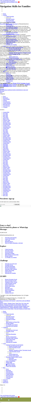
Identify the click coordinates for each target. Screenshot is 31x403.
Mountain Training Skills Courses (14, 59)
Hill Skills (11, 60)
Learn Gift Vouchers (11, 68)
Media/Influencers (4, 307)
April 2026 (5, 117)
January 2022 (6, 184)
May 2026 (5, 116)
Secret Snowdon (10, 20)
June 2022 (5, 178)
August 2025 (6, 128)
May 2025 (5, 131)
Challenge (5, 30)
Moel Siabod (9, 24)
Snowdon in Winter (10, 21)
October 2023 (6, 156)
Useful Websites (10, 78)
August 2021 (6, 191)
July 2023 (5, 160)
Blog (4, 71)
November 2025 (7, 124)
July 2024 (5, 144)
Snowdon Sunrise (10, 18)
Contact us (5, 85)
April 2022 (5, 180)
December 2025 (7, 123)
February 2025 (6, 135)
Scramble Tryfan (10, 34)
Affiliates (25, 307)
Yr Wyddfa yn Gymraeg (12, 27)
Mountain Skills (13, 62)
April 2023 (5, 164)
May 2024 (5, 147)
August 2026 (6, 112)
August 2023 (6, 159)
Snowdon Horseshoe (11, 36)
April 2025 (5, 132)
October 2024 (6, 140)
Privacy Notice (3, 303)
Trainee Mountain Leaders (16, 307)
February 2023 (6, 167)
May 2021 (5, 195)
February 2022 (6, 183)
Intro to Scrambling (10, 63)
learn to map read (24, 89)
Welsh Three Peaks (10, 42)
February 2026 (6, 120)
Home (4, 13)
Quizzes (5, 100)
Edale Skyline (9, 43)
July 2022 (5, 176)
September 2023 (7, 157)
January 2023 (6, 168)
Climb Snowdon (10, 16)
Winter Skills (9, 64)
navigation (2, 89)
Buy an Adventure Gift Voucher (7, 300)
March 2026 (6, 119)
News (7, 72)
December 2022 (7, 170)
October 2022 (6, 172)
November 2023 (7, 155)
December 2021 (7, 186)
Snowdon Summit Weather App (21, 306)
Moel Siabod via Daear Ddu (12, 321)
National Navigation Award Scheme (14, 47)
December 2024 (7, 137)
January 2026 (6, 121)
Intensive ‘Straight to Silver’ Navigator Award (20, 52)
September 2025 (7, 127)
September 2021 (7, 190)
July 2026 (5, 113)
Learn (4, 46)
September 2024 (7, 141)
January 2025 (6, 136)
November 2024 (7, 139)
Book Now (5, 86)
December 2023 (7, 153)
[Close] (0, 402)
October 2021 (6, 188)
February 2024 (6, 151)
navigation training (15, 89)
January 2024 (6, 152)
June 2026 (5, 115)
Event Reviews (9, 76)
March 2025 (6, 133)
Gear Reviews (9, 81)
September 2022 (7, 174)
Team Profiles (9, 75)
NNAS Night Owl (13, 56)
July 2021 (5, 192)
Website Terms (11, 303)
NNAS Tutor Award (14, 58)
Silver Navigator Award (14, 50)
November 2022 (7, 171)
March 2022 (6, 182)
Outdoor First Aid (10, 66)
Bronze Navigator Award (15, 48)
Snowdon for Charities (11, 44)
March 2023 (6, 166)
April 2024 (5, 148)
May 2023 (5, 163)
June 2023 (5, 162)
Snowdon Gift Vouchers (12, 28)
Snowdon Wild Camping (12, 40)
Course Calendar (11, 67)
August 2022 (6, 175)
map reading (8, 89)
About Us (5, 83)
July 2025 (5, 129)
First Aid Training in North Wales (22, 308)
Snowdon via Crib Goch (12, 32)
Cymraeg (8, 82)
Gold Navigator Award (14, 54)
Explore (5, 15)
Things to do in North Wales (6, 308)
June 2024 (5, 145)
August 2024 (6, 143)
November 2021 (7, 187)
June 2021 (5, 194)
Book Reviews (9, 79)
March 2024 (6, 149)
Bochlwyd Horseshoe (11, 38)
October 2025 (6, 125)
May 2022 (5, 179)
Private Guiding (10, 25)
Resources (8, 74)
